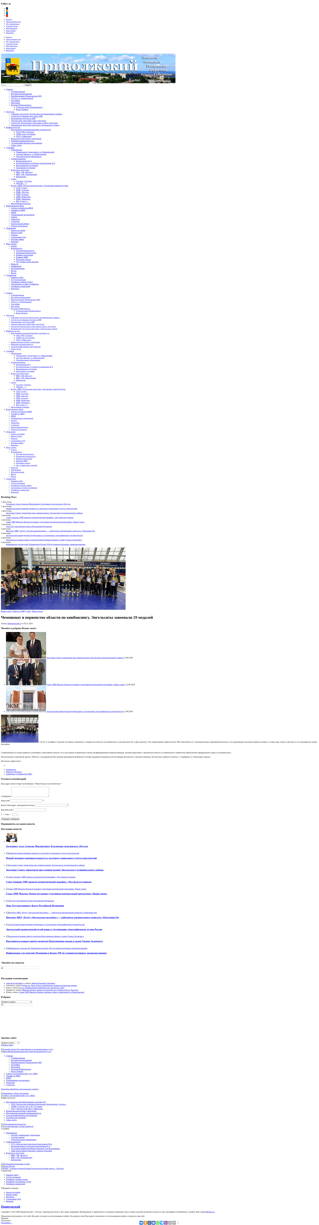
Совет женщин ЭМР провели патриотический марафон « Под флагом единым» (40, 517)
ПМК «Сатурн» (22, 190)
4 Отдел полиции (18, 280)
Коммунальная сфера (15, 206)
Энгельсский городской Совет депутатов (28, 121)
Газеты (14, 246)
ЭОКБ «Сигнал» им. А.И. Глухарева (26, 1106)
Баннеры (14, 242)
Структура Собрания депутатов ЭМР (27, 116)
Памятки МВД (22, 257)
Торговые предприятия (16, 1118)
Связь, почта (16, 145)
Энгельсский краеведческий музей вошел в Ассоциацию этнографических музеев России (44, 535)
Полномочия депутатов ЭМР (23, 118)
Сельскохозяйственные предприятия (26, 143)
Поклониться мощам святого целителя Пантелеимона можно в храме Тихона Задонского (44, 540)
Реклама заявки (17, 239)
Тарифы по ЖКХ (18, 210)
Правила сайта (17, 277)
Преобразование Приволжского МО (26, 96)
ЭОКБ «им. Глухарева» (26, 134)
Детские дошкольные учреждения (25, 1135)
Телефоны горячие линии (22, 282)
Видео (13, 271)
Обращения (11, 228)
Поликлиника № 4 (24, 161)
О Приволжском (18, 92)
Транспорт (15, 219)
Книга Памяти (22, 109)
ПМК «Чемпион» (23, 199)
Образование (16, 150)
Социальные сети (18, 237)
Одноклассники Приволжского (29, 107)
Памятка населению (24, 255)
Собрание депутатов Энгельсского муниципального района (36, 114)
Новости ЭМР (19, 611)
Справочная (11, 275)
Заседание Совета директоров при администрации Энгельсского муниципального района (44, 513)
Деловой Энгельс (12, 26)
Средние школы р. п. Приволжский (31, 154)
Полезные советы (23, 259)
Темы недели (37, 611)
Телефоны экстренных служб (18, 1182)
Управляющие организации (23, 215)
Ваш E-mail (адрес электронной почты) (17, 805)
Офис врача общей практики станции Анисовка (31, 1151)
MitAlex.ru (210, 1212)
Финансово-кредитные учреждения (26, 139)
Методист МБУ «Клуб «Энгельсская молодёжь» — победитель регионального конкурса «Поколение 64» (50, 531)
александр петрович (14, 983)
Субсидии (15, 221)
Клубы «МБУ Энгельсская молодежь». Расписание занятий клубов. (39, 186)
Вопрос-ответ (17, 233)
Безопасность (16, 248)
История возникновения (21, 94)
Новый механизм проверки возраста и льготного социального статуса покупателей (41, 509)
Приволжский (10, 1206)
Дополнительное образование (28, 156)
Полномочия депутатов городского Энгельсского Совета (35, 125)
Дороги (14, 217)
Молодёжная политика (20, 204)
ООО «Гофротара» (24, 136)
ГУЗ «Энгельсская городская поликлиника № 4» (31, 1144)
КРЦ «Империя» (11, 28)
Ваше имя (5, 801)
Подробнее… (6, 1223)
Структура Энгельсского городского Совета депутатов (34, 123)
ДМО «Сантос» (22, 195)
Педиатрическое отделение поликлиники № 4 (35, 163)
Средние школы (18, 1137)
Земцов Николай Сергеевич (43, 983)
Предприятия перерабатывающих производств (31, 130)
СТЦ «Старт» (22, 188)
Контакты (15, 289)
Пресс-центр (11, 244)
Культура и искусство (20, 170)
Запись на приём (18, 230)
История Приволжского (21, 105)
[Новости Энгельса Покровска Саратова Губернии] (88, 82)
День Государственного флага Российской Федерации (29, 526)
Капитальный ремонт (20, 224)
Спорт (13, 179)
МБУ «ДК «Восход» (24, 172)
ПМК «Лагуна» (22, 192)
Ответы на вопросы (19, 226)
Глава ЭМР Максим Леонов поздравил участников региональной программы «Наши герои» (45, 522)
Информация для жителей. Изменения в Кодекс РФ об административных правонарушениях (45, 544)
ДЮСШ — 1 (21, 183)
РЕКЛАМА (10, 33)
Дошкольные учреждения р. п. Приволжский (35, 152)
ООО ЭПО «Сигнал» (25, 132)
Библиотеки (21, 177)
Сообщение (6, 796)
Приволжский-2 (14, 623)
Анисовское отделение (25, 168)
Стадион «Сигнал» (24, 181)
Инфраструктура (13, 127)
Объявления (16, 266)
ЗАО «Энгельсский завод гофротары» (27, 1109)
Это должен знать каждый (27, 262)
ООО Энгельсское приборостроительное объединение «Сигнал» (38, 1104)
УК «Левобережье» (13, 24)
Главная (9, 89)
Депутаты (10, 112)
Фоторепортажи (18, 268)
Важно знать (6, 611)
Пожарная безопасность (26, 253)
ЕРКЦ (13, 212)
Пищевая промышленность (22, 141)
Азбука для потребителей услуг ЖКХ (22, 1074)
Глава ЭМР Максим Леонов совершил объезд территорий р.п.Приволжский (51, 992)
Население (15, 103)
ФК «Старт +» (22, 201)
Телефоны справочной (20, 286)
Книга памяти (11, 31)
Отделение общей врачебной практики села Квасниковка (35, 1149)
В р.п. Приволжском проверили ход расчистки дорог (42, 988)
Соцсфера (10, 148)
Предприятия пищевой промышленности (23, 1113)
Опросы (14, 235)
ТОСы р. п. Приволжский (22, 98)
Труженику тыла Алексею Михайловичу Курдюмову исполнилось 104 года (38, 504)
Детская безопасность (25, 251)
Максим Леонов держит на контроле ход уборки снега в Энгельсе (50, 990)
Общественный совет (13, 22)
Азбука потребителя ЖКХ (22, 208)
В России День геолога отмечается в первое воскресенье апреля (49, 985)
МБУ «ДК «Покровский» (26, 174)
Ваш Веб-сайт (7, 810)
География (15, 101)
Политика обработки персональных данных (20, 1089)
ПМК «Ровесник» (23, 197)
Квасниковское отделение (27, 165)
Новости (9, 19)
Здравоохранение (18, 159)
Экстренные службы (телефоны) (25, 284)
